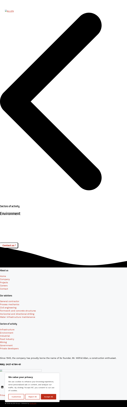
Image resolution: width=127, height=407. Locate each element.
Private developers (9, 348)
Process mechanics (9, 304)
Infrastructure (7, 329)
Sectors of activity (72, 11)
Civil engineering (8, 307)
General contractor (9, 301)
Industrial (5, 336)
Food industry (7, 339)
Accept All (48, 397)
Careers (98, 11)
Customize (16, 397)
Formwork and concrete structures (18, 310)
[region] (32, 387)
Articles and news (83, 2)
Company (41, 11)
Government (6, 345)
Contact (4, 289)
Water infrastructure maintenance (17, 317)
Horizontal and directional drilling (17, 314)
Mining (3, 342)
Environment (6, 333)
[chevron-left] (63, 202)
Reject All (33, 397)
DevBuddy (33, 403)
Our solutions (53, 11)
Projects (88, 11)
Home (3, 276)
